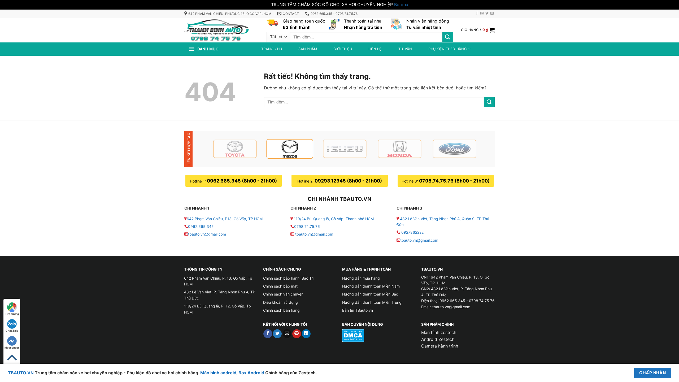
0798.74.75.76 (307, 226)
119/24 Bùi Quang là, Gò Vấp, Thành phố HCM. (334, 218)
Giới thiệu (342, 49)
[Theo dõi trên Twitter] (487, 13)
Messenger (12, 347)
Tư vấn (405, 49)
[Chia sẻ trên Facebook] (267, 333)
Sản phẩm (307, 49)
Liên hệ (375, 49)
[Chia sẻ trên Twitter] (277, 333)
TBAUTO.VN (21, 372)
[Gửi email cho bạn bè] (287, 333)
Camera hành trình (439, 346)
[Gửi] (447, 37)
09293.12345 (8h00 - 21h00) (348, 181)
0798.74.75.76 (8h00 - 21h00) (454, 181)
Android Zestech (437, 339)
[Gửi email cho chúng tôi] (492, 13)
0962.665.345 (201, 226)
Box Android (251, 372)
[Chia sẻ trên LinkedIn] (306, 333)
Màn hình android (218, 372)
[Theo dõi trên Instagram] (482, 13)
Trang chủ (271, 49)
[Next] (482, 149)
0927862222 (412, 232)
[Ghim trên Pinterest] (296, 333)
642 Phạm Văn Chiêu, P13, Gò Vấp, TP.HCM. (225, 218)
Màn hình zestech (438, 332)
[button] (478, 30)
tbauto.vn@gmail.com (207, 234)
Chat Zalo (12, 330)
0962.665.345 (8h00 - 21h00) (242, 181)
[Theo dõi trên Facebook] (476, 13)
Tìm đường (12, 313)
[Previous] (207, 149)
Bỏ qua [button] (401, 4)
